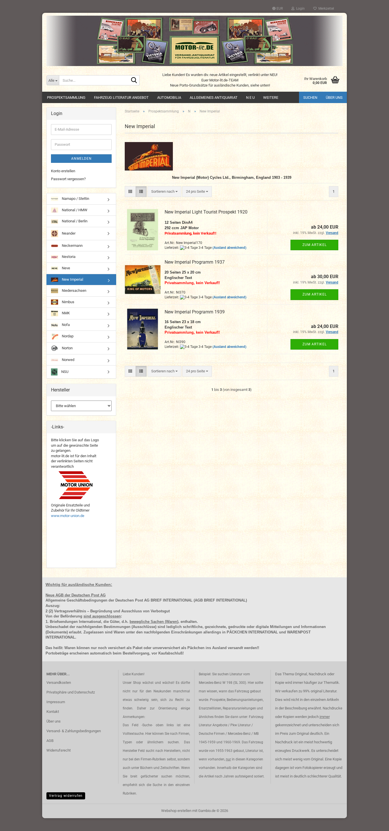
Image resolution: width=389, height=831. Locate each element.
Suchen (310, 97)
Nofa (65, 325)
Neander (68, 233)
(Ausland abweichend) (229, 248)
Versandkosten (58, 682)
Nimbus (67, 302)
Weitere (270, 97)
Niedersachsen (73, 290)
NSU (64, 372)
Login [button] (299, 9)
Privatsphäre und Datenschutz (70, 692)
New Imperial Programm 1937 (195, 262)
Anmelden (81, 159)
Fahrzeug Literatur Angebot (121, 97)
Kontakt (52, 711)
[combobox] (164, 191)
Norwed (67, 360)
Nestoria (68, 257)
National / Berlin (74, 221)
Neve (65, 268)
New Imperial (72, 279)
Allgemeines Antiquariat (214, 97)
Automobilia (169, 97)
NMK (65, 313)
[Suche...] (134, 80)
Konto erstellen (63, 171)
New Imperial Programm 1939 (195, 312)
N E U (250, 97)
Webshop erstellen (176, 811)
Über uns (334, 97)
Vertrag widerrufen (66, 796)
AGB (50, 740)
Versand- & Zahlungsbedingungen (73, 731)
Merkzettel (325, 9)
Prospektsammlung (66, 97)
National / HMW (74, 210)
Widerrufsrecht (58, 750)
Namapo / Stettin (75, 198)
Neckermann (72, 245)
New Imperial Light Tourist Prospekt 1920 (206, 212)
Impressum (55, 702)
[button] (277, 8)
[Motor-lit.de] (194, 41)
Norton (67, 348)
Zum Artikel (314, 245)
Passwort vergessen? (68, 179)
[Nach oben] (373, 822)
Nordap (67, 336)
